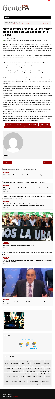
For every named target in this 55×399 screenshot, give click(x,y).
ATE (34, 361)
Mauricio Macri (14, 379)
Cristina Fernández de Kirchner (29, 366)
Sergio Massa (45, 381)
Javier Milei (33, 124)
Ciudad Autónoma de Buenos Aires (41, 363)
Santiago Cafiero (34, 381)
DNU (13, 368)
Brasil (6, 363)
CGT (28, 363)
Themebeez (15, 396)
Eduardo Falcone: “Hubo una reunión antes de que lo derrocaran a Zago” (23, 175)
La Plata (48, 376)
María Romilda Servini (31, 127)
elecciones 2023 (21, 124)
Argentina (28, 361)
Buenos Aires (14, 363)
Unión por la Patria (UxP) (31, 384)
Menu (7, 17)
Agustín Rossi (8, 361)
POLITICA (13, 38)
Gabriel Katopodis (30, 371)
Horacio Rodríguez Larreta (12, 373)
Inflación (34, 373)
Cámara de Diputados (44, 366)
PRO (7, 381)
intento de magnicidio (44, 373)
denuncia (7, 368)
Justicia (29, 376)
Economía (19, 368)
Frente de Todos (17, 371)
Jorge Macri (45, 124)
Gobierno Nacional (44, 371)
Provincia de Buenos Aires (18, 381)
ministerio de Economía (27, 379)
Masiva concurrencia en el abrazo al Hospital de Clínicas (18, 245)
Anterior (8, 162)
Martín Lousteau (45, 127)
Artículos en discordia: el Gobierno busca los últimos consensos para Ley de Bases (26, 302)
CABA (10, 124)
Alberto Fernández (19, 361)
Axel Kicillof (40, 361)
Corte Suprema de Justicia (12, 366)
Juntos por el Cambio (18, 376)
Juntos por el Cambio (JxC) (13, 127)
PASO (37, 379)
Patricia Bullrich (46, 379)
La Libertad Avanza (38, 376)
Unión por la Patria (13, 384)
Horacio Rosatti (25, 373)
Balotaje (48, 361)
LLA (6, 379)
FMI (7, 371)
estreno (48, 368)
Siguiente (46, 162)
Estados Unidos (39, 368)
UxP (46, 384)
